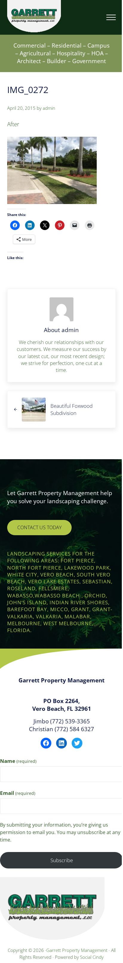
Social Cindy (92, 957)
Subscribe (61, 860)
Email (17, 792)
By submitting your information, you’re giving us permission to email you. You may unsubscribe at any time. (60, 832)
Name (18, 760)
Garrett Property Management (77, 950)
